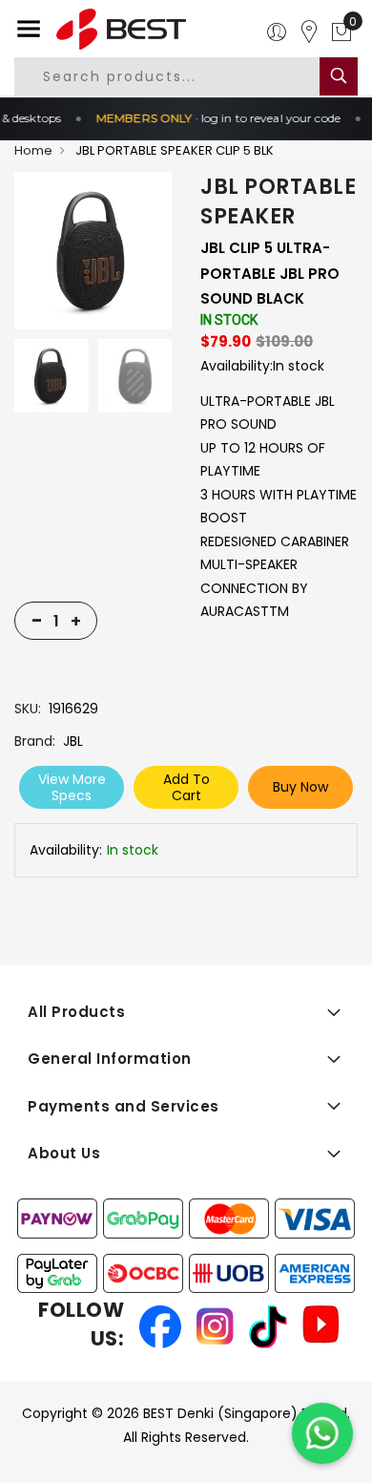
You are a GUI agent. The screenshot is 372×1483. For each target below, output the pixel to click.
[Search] (339, 76)
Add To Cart (186, 787)
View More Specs (72, 787)
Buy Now (300, 786)
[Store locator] (309, 32)
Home (33, 150)
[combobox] (181, 76)
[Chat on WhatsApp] (322, 1433)
